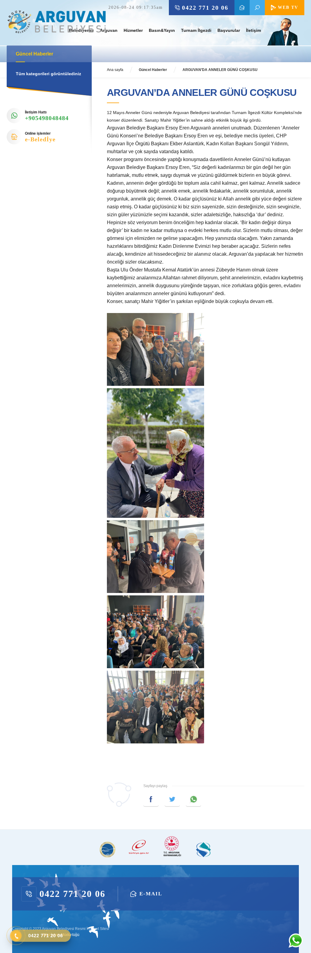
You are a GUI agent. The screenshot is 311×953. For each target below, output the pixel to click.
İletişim (253, 30)
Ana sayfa (115, 70)
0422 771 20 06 (205, 7)
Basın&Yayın (162, 30)
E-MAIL (242, 7)
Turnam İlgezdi (196, 30)
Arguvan (109, 30)
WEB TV (288, 7)
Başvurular (228, 30)
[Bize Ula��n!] (295, 940)
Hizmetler (133, 30)
